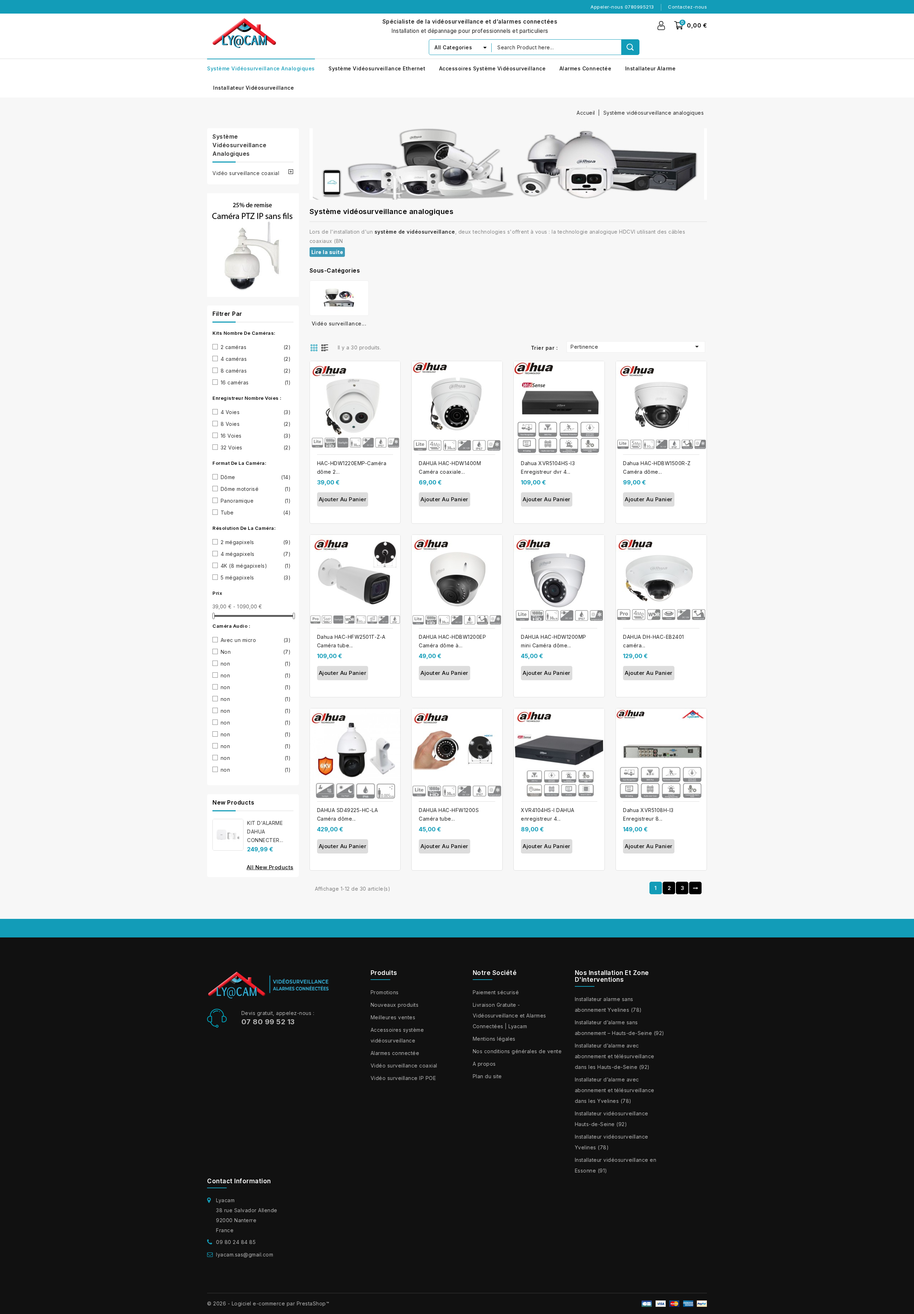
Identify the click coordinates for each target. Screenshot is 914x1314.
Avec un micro (256, 640)
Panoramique (256, 501)
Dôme (256, 477)
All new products (270, 867)
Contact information (239, 1181)
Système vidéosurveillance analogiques (261, 68)
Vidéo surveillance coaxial (245, 173)
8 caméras (256, 371)
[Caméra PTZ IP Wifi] (253, 245)
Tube (256, 512)
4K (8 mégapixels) (256, 566)
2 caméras (256, 347)
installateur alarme (650, 68)
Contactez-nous (687, 7)
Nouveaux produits (395, 1005)
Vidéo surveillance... (339, 323)
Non (256, 652)
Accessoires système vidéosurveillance (492, 68)
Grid (315, 347)
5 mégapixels (256, 577)
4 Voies (256, 412)
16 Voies (256, 436)
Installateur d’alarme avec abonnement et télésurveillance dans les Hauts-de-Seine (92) (614, 1056)
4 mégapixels (256, 554)
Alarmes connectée (585, 68)
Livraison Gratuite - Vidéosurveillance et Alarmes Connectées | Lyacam (509, 1015)
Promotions (385, 992)
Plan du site (487, 1076)
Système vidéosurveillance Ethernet (376, 68)
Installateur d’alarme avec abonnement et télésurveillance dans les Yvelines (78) (614, 1090)
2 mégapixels (256, 542)
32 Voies (256, 447)
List (326, 347)
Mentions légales (494, 1039)
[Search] (630, 47)
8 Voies (256, 424)
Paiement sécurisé (496, 992)
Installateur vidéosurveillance (253, 88)
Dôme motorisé (256, 489)
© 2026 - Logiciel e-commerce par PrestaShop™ (268, 1303)
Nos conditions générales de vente (517, 1051)
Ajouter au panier (343, 499)
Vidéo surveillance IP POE (403, 1078)
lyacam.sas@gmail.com (244, 1254)
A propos (484, 1064)
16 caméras (256, 382)
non (256, 664)
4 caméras (256, 359)
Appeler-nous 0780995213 (622, 7)
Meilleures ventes (393, 1017)
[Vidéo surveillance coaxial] (339, 298)
